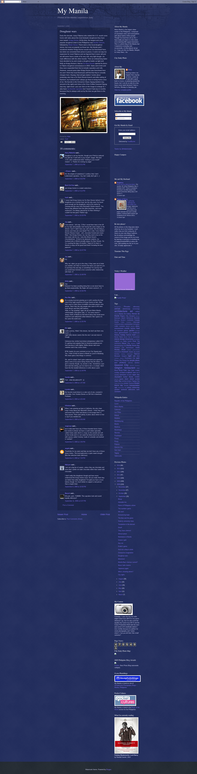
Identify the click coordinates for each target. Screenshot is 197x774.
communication (119, 324)
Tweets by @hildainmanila (123, 149)
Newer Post (62, 514)
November (122, 490)
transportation (134, 385)
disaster (133, 326)
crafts (116, 326)
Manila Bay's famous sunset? (128, 562)
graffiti (130, 332)
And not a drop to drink (125, 549)
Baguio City (124, 316)
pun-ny (130, 362)
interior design (119, 339)
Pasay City (118, 360)
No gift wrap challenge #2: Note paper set (131, 202)
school (122, 372)
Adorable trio (122, 502)
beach (123, 318)
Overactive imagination (125, 553)
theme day (118, 385)
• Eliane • (68, 171)
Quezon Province (135, 365)
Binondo (137, 318)
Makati (116, 415)
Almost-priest (122, 534)
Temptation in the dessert (126, 524)
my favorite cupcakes (75, 89)
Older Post (105, 514)
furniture (120, 330)
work (138, 389)
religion (118, 367)
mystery (123, 354)
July (120, 582)
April (120, 591)
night (129, 356)
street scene (135, 379)
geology (137, 330)
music (131, 352)
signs (134, 375)
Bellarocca (130, 318)
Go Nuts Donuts (89, 63)
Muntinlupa (118, 430)
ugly (115, 387)
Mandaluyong (118, 421)
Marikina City (119, 347)
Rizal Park (123, 370)
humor (138, 335)
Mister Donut (73, 45)
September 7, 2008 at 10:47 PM (75, 250)
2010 (119, 478)
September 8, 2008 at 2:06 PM (75, 442)
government (123, 333)
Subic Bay (117, 381)
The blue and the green (125, 518)
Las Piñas (117, 412)
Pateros (117, 444)
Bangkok (132, 316)
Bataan (138, 316)
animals (117, 309)
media (138, 347)
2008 (119, 484)
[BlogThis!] (68, 142)
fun (115, 330)
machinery (117, 343)
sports (121, 379)
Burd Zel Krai (69, 185)
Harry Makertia (70, 153)
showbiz (129, 374)
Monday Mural (119, 349)
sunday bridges (127, 381)
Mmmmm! (121, 559)
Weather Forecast (120, 289)
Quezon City (121, 365)
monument (117, 352)
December (122, 487)
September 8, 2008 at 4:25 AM (75, 399)
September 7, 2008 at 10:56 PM (75, 291)
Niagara (124, 356)
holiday (122, 335)
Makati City (126, 343)
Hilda (67, 281)
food (66, 139)
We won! (121, 512)
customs (122, 326)
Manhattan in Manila (124, 537)
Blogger (108, 769)
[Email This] (65, 142)
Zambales (117, 391)
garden (131, 330)
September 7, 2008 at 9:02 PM (75, 179)
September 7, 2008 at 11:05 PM (75, 321)
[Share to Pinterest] (74, 142)
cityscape (136, 322)
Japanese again (123, 568)
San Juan (131, 370)
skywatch (118, 377)
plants (137, 360)
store (126, 379)
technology (121, 383)
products (122, 362)
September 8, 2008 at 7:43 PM (75, 458)
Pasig (116, 441)
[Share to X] (70, 142)
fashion (133, 328)
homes (128, 335)
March (121, 594)
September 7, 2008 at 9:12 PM (75, 191)
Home (84, 514)
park (138, 358)
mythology (129, 354)
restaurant (129, 367)
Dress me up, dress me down (126, 184)
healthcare (136, 333)
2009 (119, 481)
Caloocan (117, 409)
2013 (119, 468)
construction (128, 324)
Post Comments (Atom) (74, 519)
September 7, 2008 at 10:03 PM (75, 215)
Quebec (137, 362)
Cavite (116, 322)
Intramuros (129, 339)
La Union (137, 339)
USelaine (68, 405)
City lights (121, 575)
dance (128, 326)
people (132, 360)
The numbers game (124, 508)
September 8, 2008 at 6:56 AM (75, 419)
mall (138, 343)
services (123, 375)
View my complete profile (122, 90)
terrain (126, 383)
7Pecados (127, 306)
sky (138, 375)
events (127, 328)
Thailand (131, 383)
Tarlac (116, 383)
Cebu (122, 322)
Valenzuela (118, 456)
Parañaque (118, 435)
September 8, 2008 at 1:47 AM (75, 383)
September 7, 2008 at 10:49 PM (75, 274)
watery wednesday (133, 387)
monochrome (136, 349)
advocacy (136, 306)
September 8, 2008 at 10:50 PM (75, 487)
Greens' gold (122, 540)
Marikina (117, 427)
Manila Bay (136, 345)
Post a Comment (68, 505)
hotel (134, 335)
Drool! (120, 527)
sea (134, 372)
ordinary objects (119, 358)
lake (121, 341)
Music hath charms (124, 565)
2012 (119, 472)
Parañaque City (130, 358)
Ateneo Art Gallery (125, 314)
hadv (66, 197)
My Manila (72, 10)
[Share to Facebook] (72, 142)
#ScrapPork (117, 306)
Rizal (116, 370)
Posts (119, 114)
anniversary (126, 309)
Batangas (117, 318)
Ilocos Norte (118, 337)
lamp (125, 341)
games (126, 330)
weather (117, 389)
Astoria (116, 314)
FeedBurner (131, 141)
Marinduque (130, 347)
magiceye (68, 426)
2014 (119, 465)
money (129, 349)
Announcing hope (124, 515)
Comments (121, 118)
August (121, 579)
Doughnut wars (123, 556)
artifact (137, 311)
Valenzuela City (122, 387)
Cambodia (130, 320)
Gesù (116, 333)
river (138, 368)
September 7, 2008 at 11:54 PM (75, 370)
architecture (120, 311)
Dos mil (120, 543)
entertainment (118, 328)
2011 (119, 475)
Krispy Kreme (74, 40)
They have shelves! (124, 530)
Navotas (117, 432)
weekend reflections (128, 389)
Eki (66, 328)
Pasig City (125, 360)
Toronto (126, 385)
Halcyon (68, 465)
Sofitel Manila (128, 377)
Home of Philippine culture (126, 505)
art (131, 311)
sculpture (128, 372)
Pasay (116, 438)
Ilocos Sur (127, 337)
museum (125, 352)
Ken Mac (68, 297)
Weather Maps (130, 289)
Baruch (67, 493)
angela (67, 448)
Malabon (133, 343)
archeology (136, 309)
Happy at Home (122, 199)
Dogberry (120, 182)
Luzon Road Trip (134, 341)
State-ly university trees (126, 521)
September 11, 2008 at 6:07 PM (75, 501)
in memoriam (135, 337)
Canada (137, 320)
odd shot (136, 356)
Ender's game (122, 546)
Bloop (120, 499)
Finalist (116, 665)
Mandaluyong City (120, 345)
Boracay (117, 320)
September (122, 496)
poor (115, 362)
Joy (66, 222)
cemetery (128, 322)
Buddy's (123, 320)
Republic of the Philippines (123, 401)
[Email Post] (61, 142)
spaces (116, 379)
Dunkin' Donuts (98, 42)
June (120, 585)
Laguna (116, 341)
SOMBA (137, 377)
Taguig (116, 453)
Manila (128, 345)
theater (137, 383)
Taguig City (136, 381)
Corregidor (136, 324)
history (116, 335)
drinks (138, 326)
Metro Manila (118, 406)
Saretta (67, 377)
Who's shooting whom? (125, 571)
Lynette (67, 389)
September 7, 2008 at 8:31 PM (75, 164)
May (120, 588)
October (121, 493)
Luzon (116, 404)
